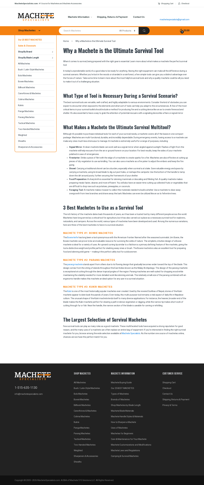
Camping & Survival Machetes (124, 456)
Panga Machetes (26, 111)
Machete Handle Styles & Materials (127, 416)
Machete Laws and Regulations (125, 450)
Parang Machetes (26, 117)
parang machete (75, 264)
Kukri (69, 291)
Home (66, 41)
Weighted (22, 135)
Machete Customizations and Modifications (131, 445)
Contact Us (139, 17)
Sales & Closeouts (27, 46)
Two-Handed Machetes (29, 129)
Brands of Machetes (120, 399)
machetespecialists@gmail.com (174, 19)
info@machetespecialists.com (29, 394)
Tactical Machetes (26, 123)
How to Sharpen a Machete (123, 422)
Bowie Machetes (25, 81)
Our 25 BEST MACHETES (30, 40)
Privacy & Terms (169, 405)
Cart (167, 3)
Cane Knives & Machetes (29, 93)
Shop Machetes (27, 30)
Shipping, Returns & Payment (112, 17)
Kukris (21, 105)
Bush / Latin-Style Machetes (31, 69)
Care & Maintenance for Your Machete (128, 439)
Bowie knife (72, 237)
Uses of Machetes (119, 428)
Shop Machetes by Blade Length (126, 405)
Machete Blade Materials (122, 411)
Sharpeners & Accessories (30, 147)
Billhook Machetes (26, 87)
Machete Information (78, 17)
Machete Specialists (131, 333)
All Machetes (24, 63)
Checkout (185, 3)
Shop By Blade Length (28, 57)
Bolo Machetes (25, 75)
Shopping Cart (169, 382)
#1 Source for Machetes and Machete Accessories (48, 3)
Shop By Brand (25, 51)
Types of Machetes (120, 394)
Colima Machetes (26, 99)
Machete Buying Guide (121, 382)
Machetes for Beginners (122, 433)
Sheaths (22, 141)
